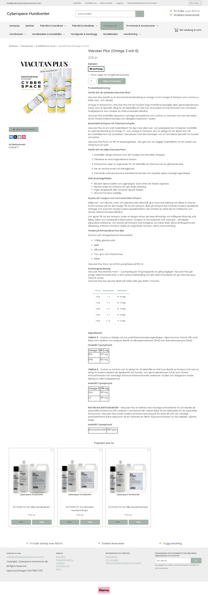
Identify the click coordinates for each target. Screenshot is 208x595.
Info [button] (21, 522)
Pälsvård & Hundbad (51, 25)
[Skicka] (196, 560)
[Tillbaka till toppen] (197, 590)
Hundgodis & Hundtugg (84, 34)
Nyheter (30, 25)
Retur (59, 569)
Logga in (120, 3)
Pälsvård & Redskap (83, 25)
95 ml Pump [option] (96, 68)
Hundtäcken (16, 34)
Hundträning (130, 34)
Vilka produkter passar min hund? (142, 3)
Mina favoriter (106, 3)
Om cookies (112, 560)
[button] (42, 522)
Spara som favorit (25, 129)
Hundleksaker (110, 34)
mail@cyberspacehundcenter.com (25, 556)
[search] (139, 14)
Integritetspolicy (64, 560)
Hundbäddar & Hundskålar (47, 34)
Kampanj (14, 25)
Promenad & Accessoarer (141, 25)
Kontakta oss (91, 3)
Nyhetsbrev (112, 556)
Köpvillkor (77, 3)
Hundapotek (110, 25)
